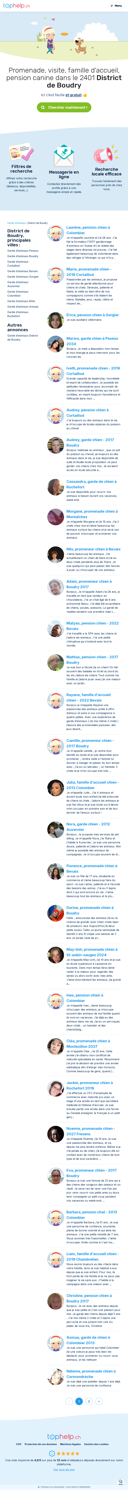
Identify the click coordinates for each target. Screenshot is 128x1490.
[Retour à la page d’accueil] (16, 6)
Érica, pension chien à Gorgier (92, 315)
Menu (118, 5)
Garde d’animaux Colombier (17, 293)
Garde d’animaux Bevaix (22, 271)
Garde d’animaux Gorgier (23, 276)
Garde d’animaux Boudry (22, 256)
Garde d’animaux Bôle (21, 301)
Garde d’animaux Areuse (22, 306)
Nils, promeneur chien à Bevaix (93, 549)
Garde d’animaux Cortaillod (17, 263)
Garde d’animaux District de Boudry (22, 337)
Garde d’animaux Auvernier (17, 284)
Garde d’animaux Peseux (22, 250)
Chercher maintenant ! (67, 107)
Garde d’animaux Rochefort (17, 314)
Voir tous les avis (64, 1469)
